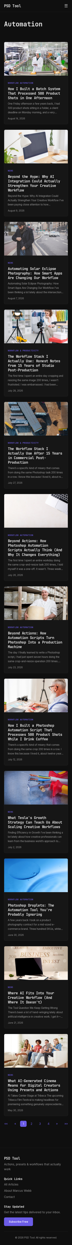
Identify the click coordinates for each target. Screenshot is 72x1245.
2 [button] (31, 1123)
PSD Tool (12, 5)
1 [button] (23, 1123)
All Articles (11, 1184)
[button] (6, 1124)
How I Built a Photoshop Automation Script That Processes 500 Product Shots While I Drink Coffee (35, 732)
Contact (9, 1197)
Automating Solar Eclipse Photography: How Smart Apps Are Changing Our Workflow (35, 273)
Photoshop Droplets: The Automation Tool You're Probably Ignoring (31, 910)
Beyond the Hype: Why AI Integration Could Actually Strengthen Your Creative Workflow (34, 183)
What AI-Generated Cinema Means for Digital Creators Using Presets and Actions (34, 1085)
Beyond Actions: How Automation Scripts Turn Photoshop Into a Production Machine (35, 640)
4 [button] (48, 1123)
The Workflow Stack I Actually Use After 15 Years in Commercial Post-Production (35, 455)
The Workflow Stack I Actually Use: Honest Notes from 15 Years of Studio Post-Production (34, 363)
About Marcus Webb (17, 1190)
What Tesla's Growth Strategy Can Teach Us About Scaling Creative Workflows (35, 822)
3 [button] (40, 1123)
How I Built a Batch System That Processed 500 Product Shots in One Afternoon (34, 93)
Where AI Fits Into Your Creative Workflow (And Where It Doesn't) (31, 997)
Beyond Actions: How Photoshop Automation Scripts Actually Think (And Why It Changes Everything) (35, 548)
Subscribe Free (18, 1221)
